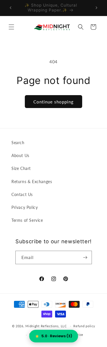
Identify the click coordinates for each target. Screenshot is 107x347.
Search (18, 142)
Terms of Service (27, 220)
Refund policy (84, 326)
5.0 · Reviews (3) (56, 336)
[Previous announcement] (10, 7)
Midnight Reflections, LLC (46, 326)
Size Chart (21, 168)
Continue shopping (53, 101)
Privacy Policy (24, 207)
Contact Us (22, 194)
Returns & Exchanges (31, 181)
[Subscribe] (85, 257)
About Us (20, 155)
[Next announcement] (96, 7)
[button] (11, 27)
